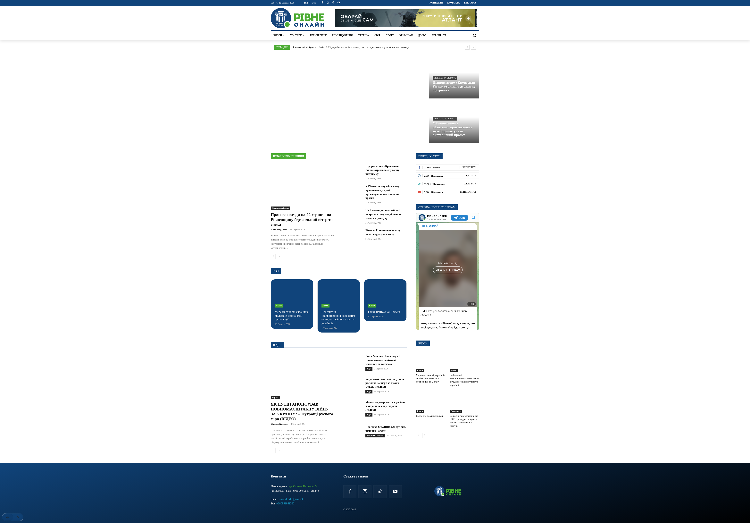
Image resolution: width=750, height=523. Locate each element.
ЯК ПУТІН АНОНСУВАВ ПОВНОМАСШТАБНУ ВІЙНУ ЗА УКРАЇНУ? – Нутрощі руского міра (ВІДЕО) (302, 411)
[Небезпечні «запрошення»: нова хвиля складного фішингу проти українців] (338, 295)
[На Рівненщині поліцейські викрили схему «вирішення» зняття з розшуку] (352, 215)
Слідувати (470, 175)
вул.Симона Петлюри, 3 (302, 486)
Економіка (456, 411)
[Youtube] (338, 3)
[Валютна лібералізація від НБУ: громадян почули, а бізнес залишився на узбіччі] (464, 402)
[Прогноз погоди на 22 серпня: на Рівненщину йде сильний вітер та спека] (302, 187)
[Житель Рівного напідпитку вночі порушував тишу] (352, 235)
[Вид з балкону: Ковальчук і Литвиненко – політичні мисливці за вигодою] (352, 362)
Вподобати (469, 167)
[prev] (467, 47)
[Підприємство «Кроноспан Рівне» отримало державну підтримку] (352, 171)
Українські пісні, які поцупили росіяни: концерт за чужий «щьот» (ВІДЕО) (384, 383)
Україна (275, 397)
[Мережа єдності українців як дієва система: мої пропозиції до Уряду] (292, 295)
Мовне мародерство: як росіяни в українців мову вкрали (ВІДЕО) (385, 406)
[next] (473, 47)
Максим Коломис (279, 424)
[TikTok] (333, 3)
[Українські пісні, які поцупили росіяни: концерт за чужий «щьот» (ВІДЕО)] (352, 385)
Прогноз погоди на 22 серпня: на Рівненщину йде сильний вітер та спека (302, 219)
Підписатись (468, 192)
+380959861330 (285, 503)
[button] (474, 35)
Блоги (279, 306)
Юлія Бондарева (279, 229)
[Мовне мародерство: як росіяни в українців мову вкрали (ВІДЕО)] (352, 408)
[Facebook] (322, 3)
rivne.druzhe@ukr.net (291, 499)
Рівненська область (445, 78)
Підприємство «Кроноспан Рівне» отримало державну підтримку (382, 170)
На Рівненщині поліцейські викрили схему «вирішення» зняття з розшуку (383, 214)
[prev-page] (273, 256)
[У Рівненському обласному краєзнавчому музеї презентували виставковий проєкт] (454, 121)
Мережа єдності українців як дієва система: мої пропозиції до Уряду (430, 378)
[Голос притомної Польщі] (385, 295)
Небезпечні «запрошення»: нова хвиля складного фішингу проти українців (464, 380)
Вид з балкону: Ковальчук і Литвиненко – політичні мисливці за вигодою (382, 360)
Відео (369, 369)
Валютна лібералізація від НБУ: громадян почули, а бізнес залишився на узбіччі (464, 420)
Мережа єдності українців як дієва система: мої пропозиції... (291, 315)
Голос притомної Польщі (384, 311)
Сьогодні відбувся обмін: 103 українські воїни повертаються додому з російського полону (351, 47)
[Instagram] (328, 3)
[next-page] (279, 256)
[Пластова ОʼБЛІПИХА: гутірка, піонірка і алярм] (352, 431)
